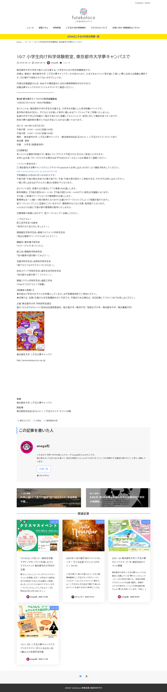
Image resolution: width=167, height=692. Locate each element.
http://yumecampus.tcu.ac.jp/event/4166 (37, 171)
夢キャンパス (24, 420)
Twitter (147, 3)
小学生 (38, 420)
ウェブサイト (44, 475)
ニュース (66, 62)
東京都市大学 (51, 420)
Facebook (139, 3)
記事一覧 (43, 468)
